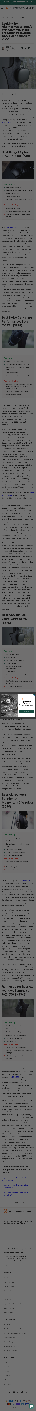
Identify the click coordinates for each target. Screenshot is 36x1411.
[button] (31, 1406)
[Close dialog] (34, 695)
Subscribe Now (26, 711)
